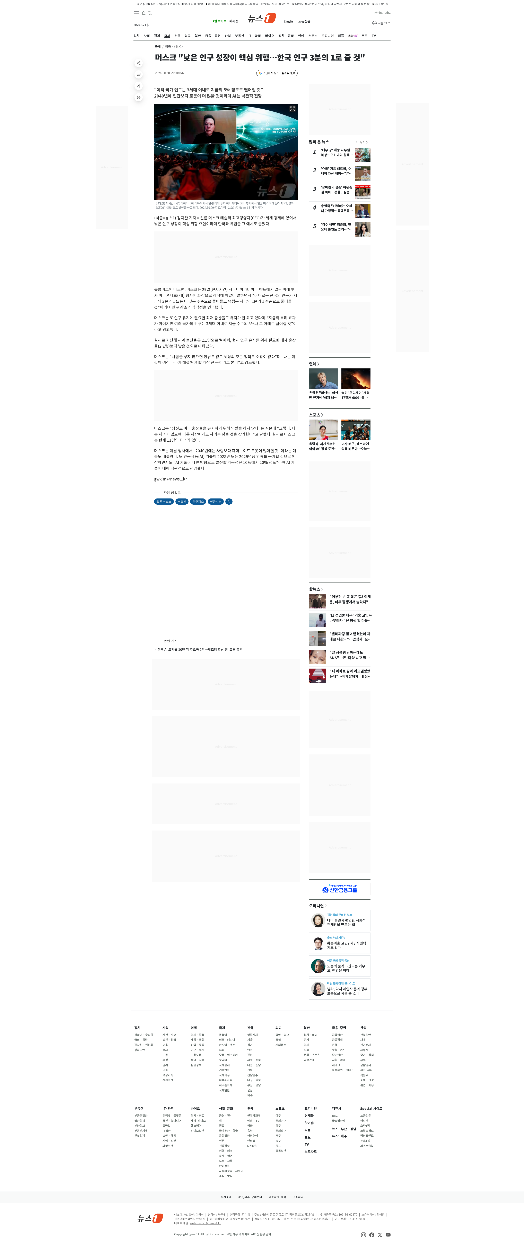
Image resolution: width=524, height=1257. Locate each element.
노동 (165, 1055)
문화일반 (224, 1136)
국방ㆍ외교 (282, 1035)
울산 (250, 1090)
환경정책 (196, 1065)
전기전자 (365, 1045)
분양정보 (139, 1126)
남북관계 (309, 1060)
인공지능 (215, 501)
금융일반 (337, 1035)
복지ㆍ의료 (197, 1116)
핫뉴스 (314, 589)
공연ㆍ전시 (226, 1116)
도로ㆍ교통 (226, 1161)
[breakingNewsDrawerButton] (144, 13)
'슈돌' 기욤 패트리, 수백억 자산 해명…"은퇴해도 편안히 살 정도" (336, 174)
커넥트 (379, 13)
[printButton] (138, 97)
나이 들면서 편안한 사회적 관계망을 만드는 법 (346, 922)
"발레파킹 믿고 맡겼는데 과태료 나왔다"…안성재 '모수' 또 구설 (350, 639)
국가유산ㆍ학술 (228, 1131)
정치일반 (139, 1050)
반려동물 (224, 1166)
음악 (250, 1131)
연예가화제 (254, 1116)
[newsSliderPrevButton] (356, 142)
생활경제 (365, 1065)
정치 (137, 1028)
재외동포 (281, 1045)
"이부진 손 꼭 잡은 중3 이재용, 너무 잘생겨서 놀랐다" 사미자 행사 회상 (350, 602)
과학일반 (168, 1146)
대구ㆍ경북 (254, 1080)
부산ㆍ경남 (254, 1085)
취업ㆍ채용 (367, 1085)
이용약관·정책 (277, 1197)
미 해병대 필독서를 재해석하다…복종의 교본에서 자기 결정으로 (219, 4)
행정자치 (252, 1035)
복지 (165, 1050)
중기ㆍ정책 (367, 1055)
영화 (250, 1126)
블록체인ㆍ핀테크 (342, 1070)
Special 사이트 (371, 1109)
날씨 (165, 1065)
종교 (221, 1126)
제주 (250, 1095)
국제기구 (224, 1075)
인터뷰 (251, 1141)
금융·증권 (339, 1028)
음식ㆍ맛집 (226, 1176)
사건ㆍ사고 (169, 1035)
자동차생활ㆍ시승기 (231, 1171)
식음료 (364, 1075)
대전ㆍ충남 (254, 1065)
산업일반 (365, 1035)
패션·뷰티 (366, 1070)
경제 (194, 1028)
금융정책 (337, 1040)
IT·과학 (168, 1109)
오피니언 (316, 906)
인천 (250, 1050)
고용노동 (196, 1055)
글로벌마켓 (338, 1121)
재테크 (336, 1065)
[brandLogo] (262, 17)
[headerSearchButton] (150, 13)
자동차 (364, 1050)
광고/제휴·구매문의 (250, 1197)
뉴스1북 (365, 1141)
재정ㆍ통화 (197, 1040)
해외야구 (281, 1121)
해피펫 (233, 21)
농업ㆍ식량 (197, 1060)
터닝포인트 (367, 1136)
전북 (250, 1070)
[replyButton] (138, 74)
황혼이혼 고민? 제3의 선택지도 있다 (346, 945)
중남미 (223, 1060)
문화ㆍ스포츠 (312, 1055)
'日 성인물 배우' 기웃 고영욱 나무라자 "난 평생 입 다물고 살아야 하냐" (351, 620)
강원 (250, 1055)
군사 (306, 1040)
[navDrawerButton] (136, 13)
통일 (278, 1040)
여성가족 (168, 1075)
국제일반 (224, 1090)
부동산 (138, 1109)
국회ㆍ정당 (141, 1040)
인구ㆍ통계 (197, 1050)
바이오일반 (197, 1131)
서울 (250, 1040)
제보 (388, 13)
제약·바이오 (198, 1121)
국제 (158, 47)
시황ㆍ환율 (339, 1060)
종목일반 (281, 1151)
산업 (363, 1028)
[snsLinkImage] (363, 1235)
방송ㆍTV (253, 1121)
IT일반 (167, 1131)
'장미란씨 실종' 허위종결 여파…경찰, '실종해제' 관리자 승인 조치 (337, 192)
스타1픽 (365, 1126)
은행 (334, 1045)
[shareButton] (138, 63)
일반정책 (139, 1121)
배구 (278, 1136)
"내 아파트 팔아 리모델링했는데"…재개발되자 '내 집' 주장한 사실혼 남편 (350, 676)
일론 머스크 (164, 501)
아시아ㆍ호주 (227, 1045)
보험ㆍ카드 (339, 1050)
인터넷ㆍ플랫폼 (172, 1116)
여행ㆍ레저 (226, 1151)
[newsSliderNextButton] (367, 142)
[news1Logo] (150, 1218)
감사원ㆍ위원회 (143, 1045)
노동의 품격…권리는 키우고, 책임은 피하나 (346, 968)
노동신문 (304, 21)
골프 (278, 1146)
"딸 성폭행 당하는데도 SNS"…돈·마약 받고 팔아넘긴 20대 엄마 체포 (349, 658)
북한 (307, 1028)
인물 (165, 1070)
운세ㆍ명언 (226, 1156)
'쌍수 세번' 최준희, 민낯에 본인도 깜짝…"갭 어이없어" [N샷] (336, 229)
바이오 (195, 1109)
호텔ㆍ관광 (367, 1080)
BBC (335, 1116)
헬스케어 (196, 1126)
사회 (166, 1028)
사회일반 (168, 1080)
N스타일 (252, 1146)
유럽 (221, 1050)
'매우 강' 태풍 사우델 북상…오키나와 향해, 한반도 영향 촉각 (336, 155)
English (290, 21)
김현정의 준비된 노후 (339, 915)
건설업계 (139, 1136)
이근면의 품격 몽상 (338, 961)
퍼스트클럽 (367, 1146)
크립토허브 (219, 21)
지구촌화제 (225, 1085)
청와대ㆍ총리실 (143, 1035)
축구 (278, 1126)
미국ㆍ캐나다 (227, 1040)
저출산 (182, 501)
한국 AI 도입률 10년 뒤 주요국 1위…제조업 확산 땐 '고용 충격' (200, 650)
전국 (250, 1028)
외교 (279, 1028)
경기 (250, 1045)
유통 (363, 1060)
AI (229, 501)
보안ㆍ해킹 (169, 1136)
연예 (312, 364)
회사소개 (226, 1197)
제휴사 (336, 1109)
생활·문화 (226, 1109)
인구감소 (198, 501)
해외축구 (281, 1131)
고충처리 (298, 1197)
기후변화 (224, 1070)
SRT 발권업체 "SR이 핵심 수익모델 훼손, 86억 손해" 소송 (381, 4)
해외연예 (252, 1136)
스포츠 (314, 415)
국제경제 (224, 1065)
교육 (165, 1045)
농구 (278, 1141)
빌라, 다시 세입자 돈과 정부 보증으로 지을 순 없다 (347, 991)
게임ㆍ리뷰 (169, 1141)
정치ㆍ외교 (310, 1035)
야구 (278, 1116)
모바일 (167, 1126)
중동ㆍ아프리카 (228, 1055)
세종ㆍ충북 (254, 1060)
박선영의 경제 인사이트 (341, 983)
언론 (221, 1141)
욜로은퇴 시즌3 (336, 938)
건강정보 (224, 1146)
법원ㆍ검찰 (169, 1040)
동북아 (223, 1035)
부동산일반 (141, 1116)
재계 (363, 1040)
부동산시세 (141, 1131)
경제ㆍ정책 (197, 1035)
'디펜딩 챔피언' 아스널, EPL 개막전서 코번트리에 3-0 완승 (302, 4)
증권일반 (337, 1055)
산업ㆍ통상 (197, 1045)
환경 (165, 1060)
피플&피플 (225, 1080)
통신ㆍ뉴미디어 (172, 1121)
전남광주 (252, 1075)
